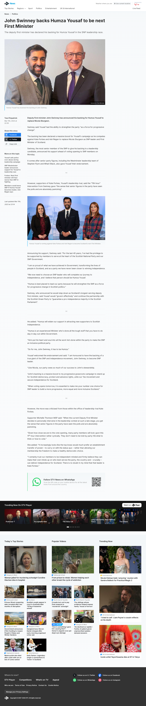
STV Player (9, 680)
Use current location (123, 3)
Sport (30, 8)
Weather (99, 3)
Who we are (8, 685)
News (6, 14)
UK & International (67, 8)
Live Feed (136, 8)
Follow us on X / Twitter (86, 675)
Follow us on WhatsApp (86, 680)
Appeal (56, 680)
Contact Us (42, 685)
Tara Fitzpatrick (10, 118)
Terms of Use (20, 685)
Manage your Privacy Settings (17, 692)
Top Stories (9, 8)
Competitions (25, 680)
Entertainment (51, 8)
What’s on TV (42, 680)
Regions (20, 8)
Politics (39, 8)
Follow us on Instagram (111, 680)
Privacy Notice (31, 685)
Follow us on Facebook (111, 675)
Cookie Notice (53, 685)
